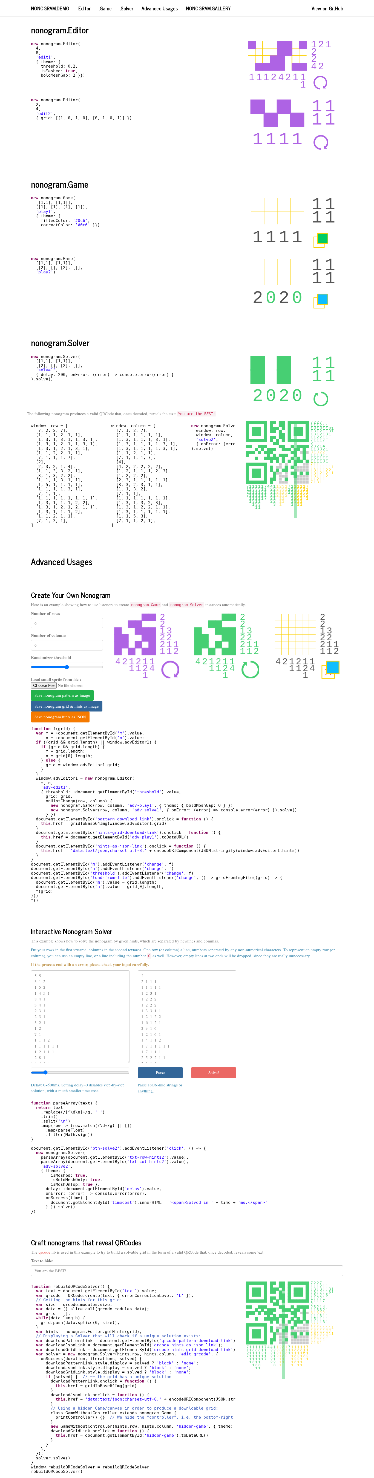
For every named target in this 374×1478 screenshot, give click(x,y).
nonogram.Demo (50, 8)
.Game (105, 8)
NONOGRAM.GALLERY (208, 8)
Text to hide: (42, 1261)
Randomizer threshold (51, 657)
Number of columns (48, 635)
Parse (160, 1072)
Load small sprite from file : (56, 679)
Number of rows (45, 613)
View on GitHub (327, 8)
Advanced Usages (160, 8)
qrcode (44, 1252)
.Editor (84, 8)
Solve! (213, 1072)
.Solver (126, 8)
